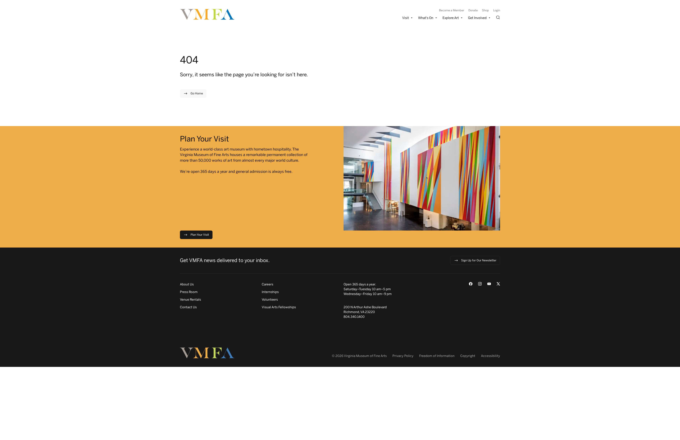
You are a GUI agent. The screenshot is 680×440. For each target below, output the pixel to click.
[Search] (498, 17)
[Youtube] (489, 284)
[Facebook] (470, 284)
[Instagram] (480, 284)
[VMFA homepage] (207, 14)
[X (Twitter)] (498, 284)
